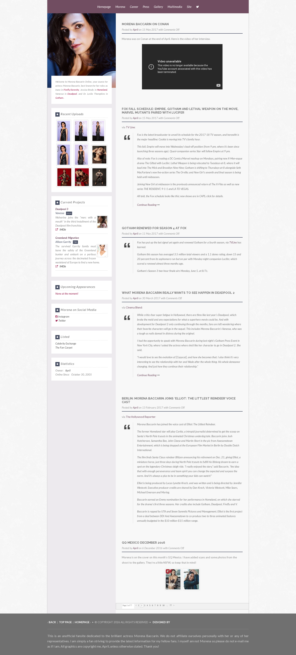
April (135, 29)
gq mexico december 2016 (143, 542)
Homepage (104, 6)
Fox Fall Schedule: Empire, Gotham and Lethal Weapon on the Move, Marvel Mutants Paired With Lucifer (180, 110)
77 (171, 605)
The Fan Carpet (63, 347)
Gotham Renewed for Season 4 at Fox (154, 228)
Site (189, 6)
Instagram (63, 316)
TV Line (130, 127)
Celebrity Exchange (65, 343)
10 (163, 605)
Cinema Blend (134, 307)
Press (146, 6)
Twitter (62, 320)
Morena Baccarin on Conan (145, 24)
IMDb (62, 229)
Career (134, 6)
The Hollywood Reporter (140, 416)
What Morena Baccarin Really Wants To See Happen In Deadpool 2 (178, 293)
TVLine (233, 242)
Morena (120, 6)
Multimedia (175, 6)
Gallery (158, 6)
